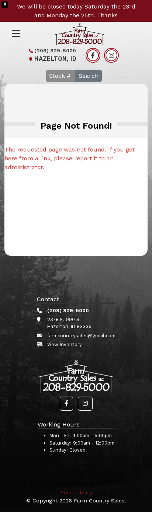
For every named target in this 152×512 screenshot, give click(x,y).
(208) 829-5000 (55, 50)
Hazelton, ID (55, 58)
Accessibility (76, 492)
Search (89, 75)
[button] (66, 404)
